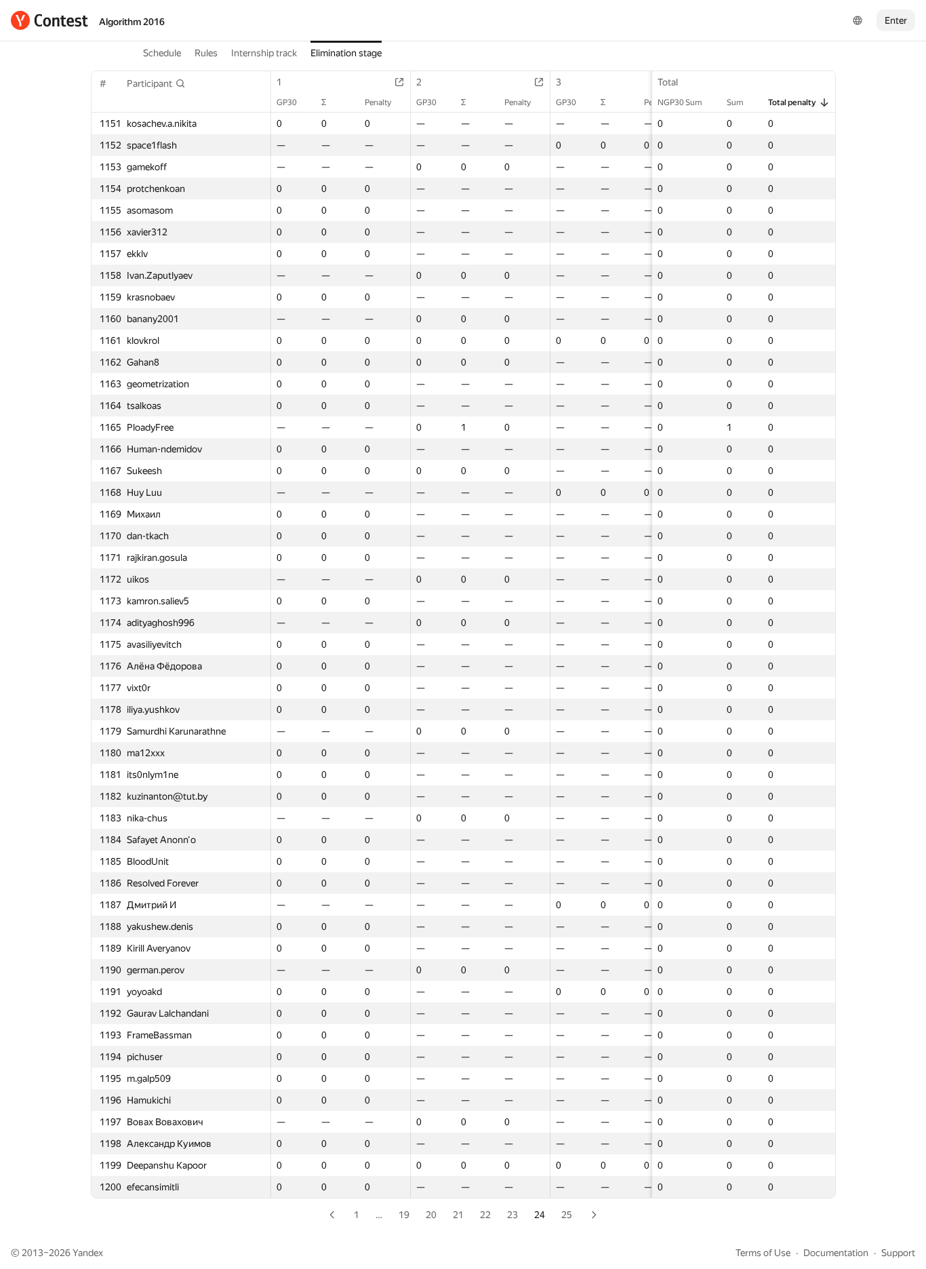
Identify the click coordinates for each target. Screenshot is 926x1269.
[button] (156, 83)
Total (668, 82)
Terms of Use (763, 1252)
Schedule (162, 52)
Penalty (378, 102)
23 (512, 1214)
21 (458, 1214)
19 (404, 1214)
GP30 (287, 102)
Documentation (835, 1252)
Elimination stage (346, 52)
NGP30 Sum (680, 102)
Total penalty (792, 102)
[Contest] (49, 20)
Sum (735, 102)
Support (898, 1252)
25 (566, 1214)
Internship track (264, 52)
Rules (206, 52)
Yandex (88, 1252)
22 (485, 1214)
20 (431, 1214)
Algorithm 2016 (132, 21)
